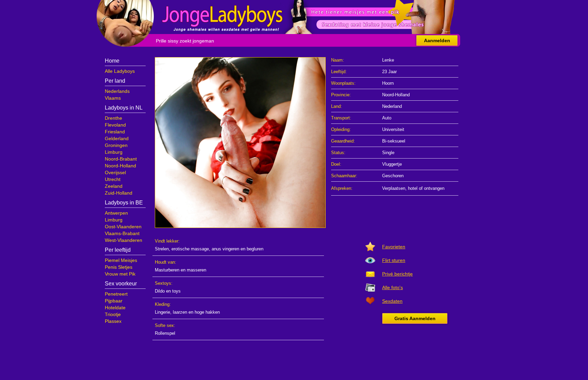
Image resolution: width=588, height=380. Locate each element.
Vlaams (113, 98)
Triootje (113, 314)
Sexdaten (392, 301)
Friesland (115, 131)
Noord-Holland (120, 165)
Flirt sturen (393, 260)
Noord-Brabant (121, 159)
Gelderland (117, 138)
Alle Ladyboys (120, 71)
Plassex (113, 321)
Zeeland (113, 186)
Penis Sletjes (118, 267)
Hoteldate (115, 307)
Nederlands (117, 91)
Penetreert (116, 294)
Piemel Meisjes (121, 260)
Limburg (113, 152)
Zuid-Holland (118, 193)
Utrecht (112, 179)
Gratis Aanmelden (415, 318)
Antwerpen (116, 213)
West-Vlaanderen (123, 240)
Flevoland (115, 125)
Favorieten (393, 246)
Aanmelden (437, 40)
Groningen (116, 145)
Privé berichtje (397, 274)
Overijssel (115, 172)
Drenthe (113, 118)
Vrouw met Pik (120, 274)
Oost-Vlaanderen (123, 226)
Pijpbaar (113, 300)
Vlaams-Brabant (122, 233)
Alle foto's (392, 287)
